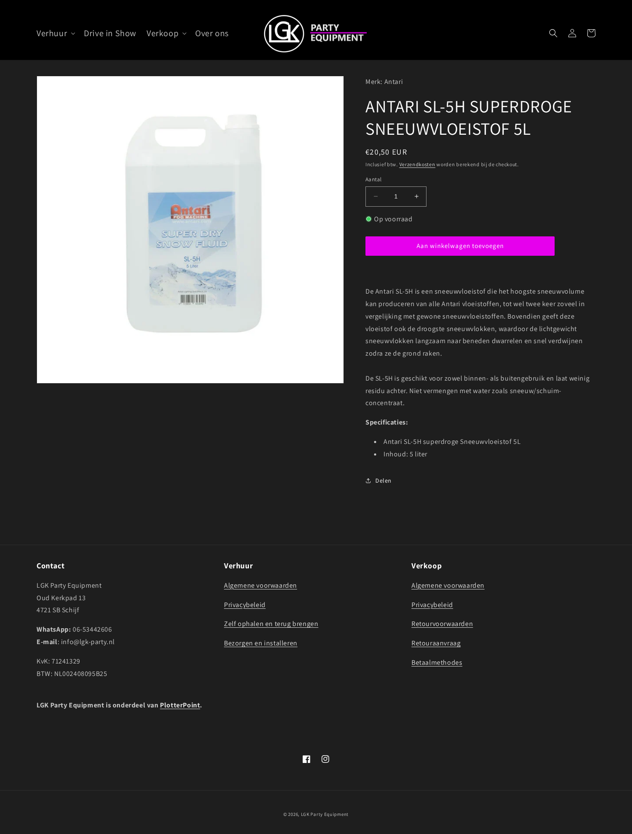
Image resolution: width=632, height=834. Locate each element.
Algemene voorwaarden (260, 585)
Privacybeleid (245, 604)
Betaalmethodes (436, 662)
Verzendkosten (417, 164)
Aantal (373, 179)
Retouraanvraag (435, 643)
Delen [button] (383, 480)
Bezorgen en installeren (261, 643)
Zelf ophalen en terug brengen (271, 623)
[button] (55, 33)
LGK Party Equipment (325, 814)
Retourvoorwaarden (442, 623)
